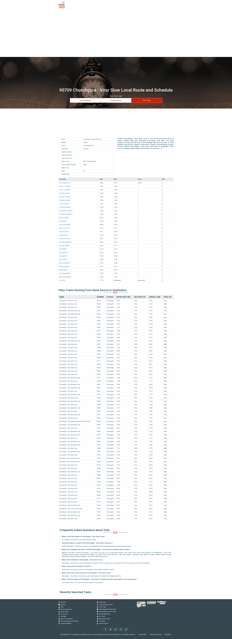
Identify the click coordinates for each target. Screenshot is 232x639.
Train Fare (101, 621)
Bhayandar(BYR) (64, 266)
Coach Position (103, 623)
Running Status (116, 100)
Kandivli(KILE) (63, 252)
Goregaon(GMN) (64, 245)
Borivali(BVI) (63, 256)
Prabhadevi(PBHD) (65, 207)
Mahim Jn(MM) (64, 218)
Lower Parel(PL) (64, 204)
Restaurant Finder (104, 618)
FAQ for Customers (66, 618)
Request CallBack (65, 623)
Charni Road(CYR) (65, 190)
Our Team (101, 616)
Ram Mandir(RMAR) (65, 242)
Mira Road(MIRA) (64, 263)
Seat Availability (85, 100)
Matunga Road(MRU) (65, 214)
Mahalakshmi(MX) (65, 200)
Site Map (63, 616)
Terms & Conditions (156, 634)
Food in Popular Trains (105, 604)
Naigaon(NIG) (63, 270)
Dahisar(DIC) (63, 259)
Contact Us (63, 614)
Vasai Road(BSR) (64, 273)
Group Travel (64, 611)
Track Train (102, 607)
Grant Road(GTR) (64, 193)
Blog (61, 607)
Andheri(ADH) (63, 235)
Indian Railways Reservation (107, 609)
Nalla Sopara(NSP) (65, 277)
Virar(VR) (62, 280)
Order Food (102, 602)
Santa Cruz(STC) (64, 228)
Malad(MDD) (63, 249)
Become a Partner (66, 609)
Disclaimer (168, 634)
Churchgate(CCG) (65, 183)
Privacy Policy (142, 634)
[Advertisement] (54, 12)
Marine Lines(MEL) (65, 186)
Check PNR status (104, 614)
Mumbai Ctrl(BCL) (65, 197)
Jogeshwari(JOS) (64, 238)
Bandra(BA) (63, 221)
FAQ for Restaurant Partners (69, 621)
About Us (63, 602)
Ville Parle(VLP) (64, 231)
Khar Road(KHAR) (65, 224)
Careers (63, 604)
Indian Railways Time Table (107, 611)
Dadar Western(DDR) (65, 211)
